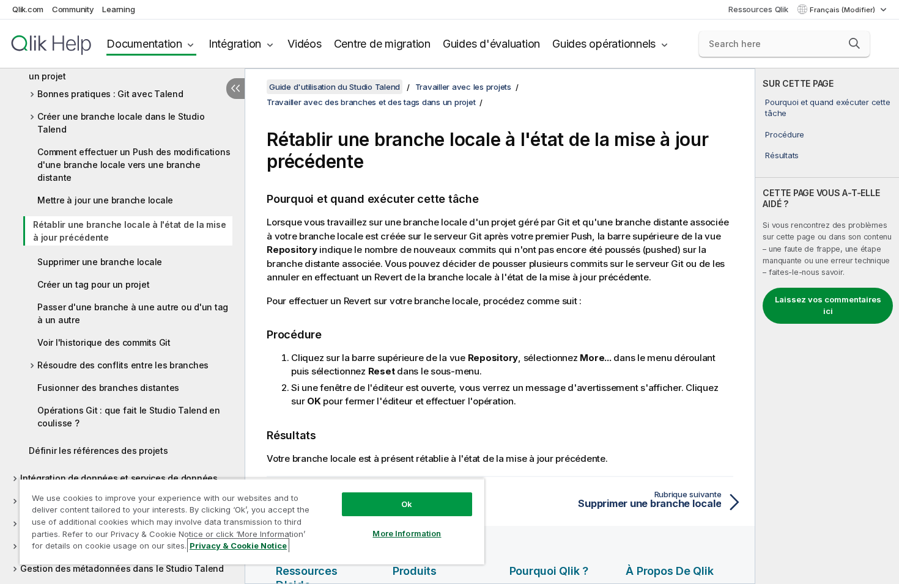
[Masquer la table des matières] (235, 88)
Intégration (235, 43)
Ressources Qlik (758, 9)
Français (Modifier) (843, 9)
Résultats (782, 155)
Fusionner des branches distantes (108, 387)
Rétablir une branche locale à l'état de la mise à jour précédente (129, 231)
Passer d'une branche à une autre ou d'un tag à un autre (132, 313)
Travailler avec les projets (463, 87)
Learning (118, 9)
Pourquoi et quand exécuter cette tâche (827, 107)
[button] (854, 43)
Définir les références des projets (98, 450)
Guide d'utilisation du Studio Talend (334, 87)
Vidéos (304, 43)
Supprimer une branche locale (99, 262)
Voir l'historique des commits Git (104, 342)
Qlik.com (27, 9)
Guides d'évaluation (491, 43)
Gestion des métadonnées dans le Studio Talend (122, 568)
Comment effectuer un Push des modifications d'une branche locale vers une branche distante (133, 165)
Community (73, 9)
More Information (406, 533)
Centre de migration (382, 43)
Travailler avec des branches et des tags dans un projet (125, 69)
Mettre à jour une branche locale (105, 200)
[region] (252, 521)
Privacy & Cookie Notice (238, 545)
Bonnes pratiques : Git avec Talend (110, 94)
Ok (406, 504)
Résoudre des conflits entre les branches (123, 365)
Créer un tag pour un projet (93, 284)
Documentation (144, 43)
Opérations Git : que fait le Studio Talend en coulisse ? (128, 416)
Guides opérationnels (604, 43)
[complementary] (827, 326)
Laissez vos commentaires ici (828, 305)
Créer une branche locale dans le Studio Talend (120, 122)
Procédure (784, 134)
